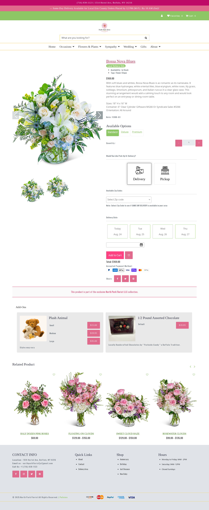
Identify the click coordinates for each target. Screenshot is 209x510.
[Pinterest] (39, 474)
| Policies (63, 497)
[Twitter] (31, 474)
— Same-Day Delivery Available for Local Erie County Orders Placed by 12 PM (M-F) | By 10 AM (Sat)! (104, 8)
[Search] (146, 38)
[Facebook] (15, 474)
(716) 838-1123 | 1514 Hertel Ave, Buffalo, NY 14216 (104, 3)
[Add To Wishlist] (129, 255)
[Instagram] (23, 474)
